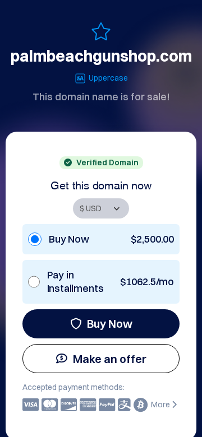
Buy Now (109, 324)
